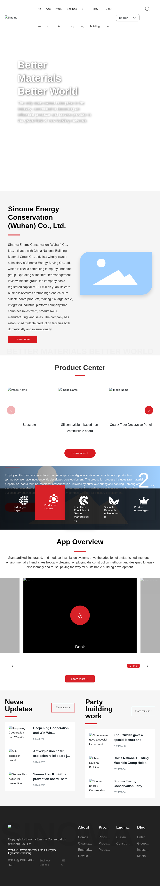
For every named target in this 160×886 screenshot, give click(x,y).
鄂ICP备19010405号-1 (21, 863)
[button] (150, 89)
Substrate (41, 396)
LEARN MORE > (38, 422)
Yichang (26, 853)
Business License (45, 862)
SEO (63, 862)
